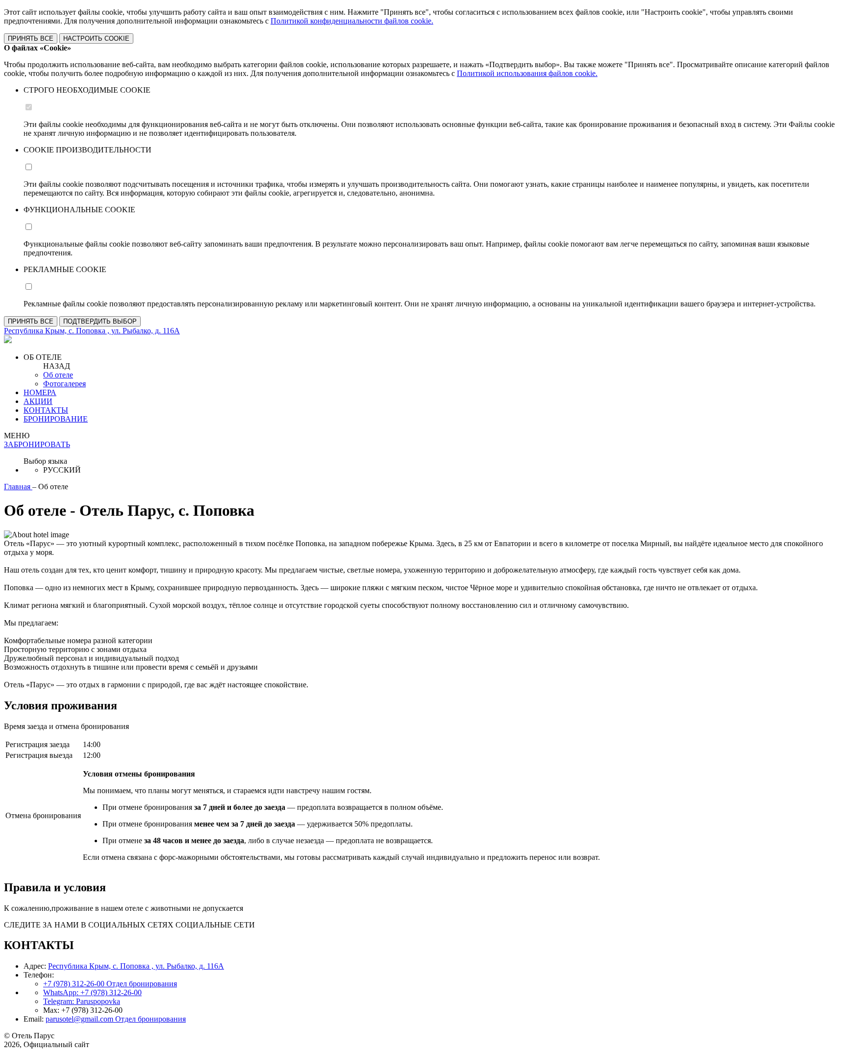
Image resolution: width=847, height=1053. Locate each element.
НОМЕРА (40, 392)
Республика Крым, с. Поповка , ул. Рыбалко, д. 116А (136, 966)
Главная (18, 486)
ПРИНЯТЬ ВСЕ (30, 38)
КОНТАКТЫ (46, 410)
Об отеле (58, 375)
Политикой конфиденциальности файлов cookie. (352, 21)
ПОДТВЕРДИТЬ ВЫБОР (100, 321)
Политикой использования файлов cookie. (527, 73)
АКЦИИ (38, 401)
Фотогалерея (64, 383)
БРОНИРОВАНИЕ (56, 419)
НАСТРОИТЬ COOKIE (96, 38)
